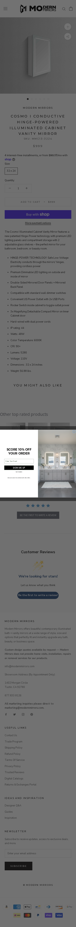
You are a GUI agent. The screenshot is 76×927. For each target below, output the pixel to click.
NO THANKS (19, 472)
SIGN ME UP (19, 467)
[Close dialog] (74, 431)
